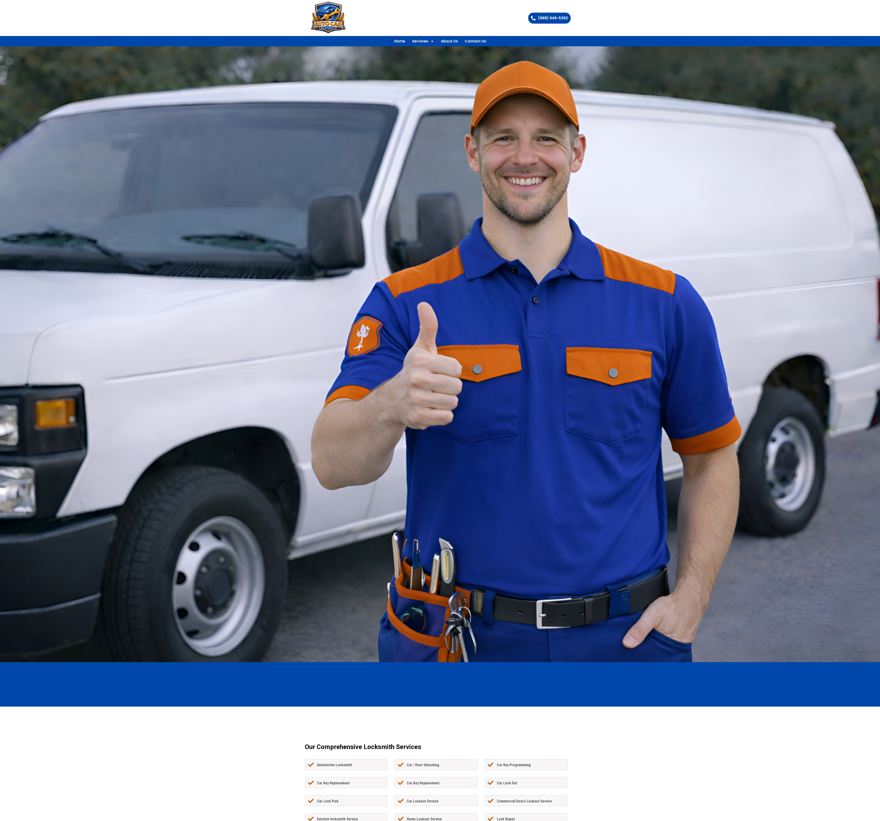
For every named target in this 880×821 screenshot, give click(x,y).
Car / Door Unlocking (423, 765)
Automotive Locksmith (334, 765)
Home (399, 41)
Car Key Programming (514, 765)
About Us (449, 41)
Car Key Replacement (333, 783)
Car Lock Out (507, 783)
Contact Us (475, 41)
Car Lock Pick (327, 801)
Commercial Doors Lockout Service (524, 801)
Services (420, 41)
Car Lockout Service (422, 801)
